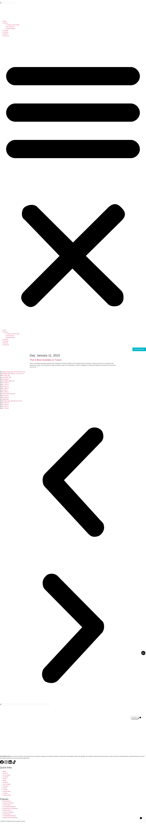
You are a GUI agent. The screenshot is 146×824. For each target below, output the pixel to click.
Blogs (4, 771)
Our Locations (7, 775)
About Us (5, 34)
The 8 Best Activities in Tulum (46, 360)
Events (5, 778)
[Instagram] (6, 762)
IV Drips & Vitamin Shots (12, 25)
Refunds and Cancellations (10, 808)
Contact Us (6, 35)
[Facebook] (2, 762)
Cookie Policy (7, 804)
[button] (73, 183)
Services (5, 23)
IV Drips (5, 789)
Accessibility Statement (9, 806)
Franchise (5, 32)
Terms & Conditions (8, 803)
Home (4, 21)
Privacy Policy (7, 801)
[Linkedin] (10, 762)
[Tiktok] (14, 762)
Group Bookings (10, 28)
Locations (5, 30)
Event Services (10, 26)
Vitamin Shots (7, 791)
